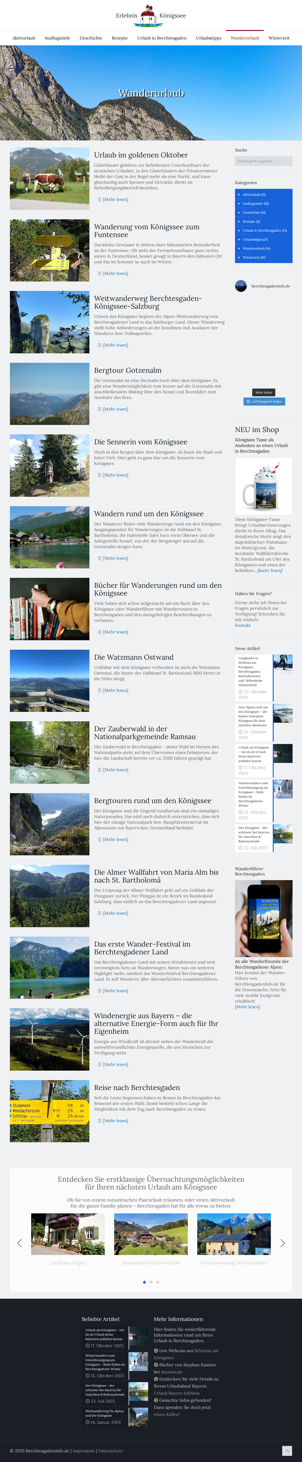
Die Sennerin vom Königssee (140, 441)
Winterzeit (251, 257)
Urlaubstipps (252, 239)
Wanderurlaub (253, 248)
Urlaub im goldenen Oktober (141, 154)
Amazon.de (172, 1372)
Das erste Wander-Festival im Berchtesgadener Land (142, 947)
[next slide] (282, 1243)
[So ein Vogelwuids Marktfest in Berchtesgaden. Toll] (249, 341)
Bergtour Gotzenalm (128, 370)
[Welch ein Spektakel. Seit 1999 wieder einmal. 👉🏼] (279, 305)
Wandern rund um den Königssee (149, 513)
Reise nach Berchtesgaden (137, 1087)
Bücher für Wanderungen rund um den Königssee (158, 589)
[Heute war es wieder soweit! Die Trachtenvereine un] (279, 377)
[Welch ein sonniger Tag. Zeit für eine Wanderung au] (249, 359)
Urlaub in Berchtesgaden (262, 230)
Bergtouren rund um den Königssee (152, 800)
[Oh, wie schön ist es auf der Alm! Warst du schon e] (279, 359)
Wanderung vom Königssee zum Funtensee (147, 230)
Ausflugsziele (253, 203)
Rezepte (249, 221)
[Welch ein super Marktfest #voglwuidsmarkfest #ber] (279, 323)
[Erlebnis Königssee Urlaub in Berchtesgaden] (151, 15)
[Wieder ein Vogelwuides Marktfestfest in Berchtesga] (279, 341)
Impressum (84, 1450)
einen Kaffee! (167, 1414)
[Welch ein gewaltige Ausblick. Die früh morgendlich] (249, 323)
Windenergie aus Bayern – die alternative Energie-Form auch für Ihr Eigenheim (156, 1023)
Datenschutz (110, 1450)
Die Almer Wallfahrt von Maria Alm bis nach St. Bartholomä (156, 876)
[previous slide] (19, 1243)
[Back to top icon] (287, 1451)
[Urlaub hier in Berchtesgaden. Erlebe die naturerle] (249, 305)
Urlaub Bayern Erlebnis (177, 1393)
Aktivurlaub (251, 194)
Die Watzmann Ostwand (134, 657)
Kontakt (243, 625)
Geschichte (251, 212)
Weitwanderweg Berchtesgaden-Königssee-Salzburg (148, 302)
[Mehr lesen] (115, 199)
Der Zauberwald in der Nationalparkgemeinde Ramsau (145, 732)
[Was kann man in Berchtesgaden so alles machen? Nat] (249, 377)
